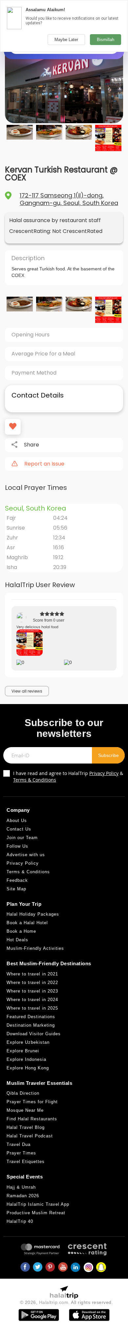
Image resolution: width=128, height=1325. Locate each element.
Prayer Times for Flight (32, 1101)
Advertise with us (26, 854)
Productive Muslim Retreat (36, 1212)
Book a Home (21, 931)
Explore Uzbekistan (28, 1042)
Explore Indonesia (26, 1059)
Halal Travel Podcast (30, 1135)
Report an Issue (44, 464)
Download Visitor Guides (34, 1033)
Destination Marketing (31, 1025)
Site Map (16, 888)
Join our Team (22, 837)
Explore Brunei (23, 1050)
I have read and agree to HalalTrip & (68, 776)
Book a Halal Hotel (27, 922)
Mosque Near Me (25, 1110)
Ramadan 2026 (23, 1195)
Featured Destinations (31, 1016)
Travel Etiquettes (26, 1161)
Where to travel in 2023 (32, 991)
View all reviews (26, 691)
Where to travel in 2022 (32, 982)
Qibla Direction (23, 1093)
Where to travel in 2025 (32, 1008)
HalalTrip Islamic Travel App (38, 1204)
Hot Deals (17, 939)
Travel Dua (19, 1144)
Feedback (17, 880)
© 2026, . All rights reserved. (66, 1302)
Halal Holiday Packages (33, 914)
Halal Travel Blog (26, 1127)
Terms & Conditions (34, 780)
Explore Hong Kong (28, 1067)
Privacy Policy (103, 773)
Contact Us (19, 829)
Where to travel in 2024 (32, 999)
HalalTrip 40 (20, 1221)
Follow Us (17, 846)
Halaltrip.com (54, 1302)
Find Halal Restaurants (32, 1118)
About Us (17, 820)
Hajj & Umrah (21, 1187)
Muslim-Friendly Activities (35, 948)
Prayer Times (21, 1153)
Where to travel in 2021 (32, 973)
